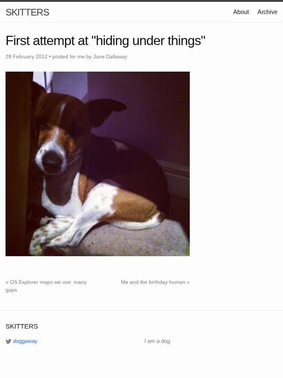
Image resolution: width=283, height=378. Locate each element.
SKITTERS (27, 12)
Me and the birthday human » (155, 282)
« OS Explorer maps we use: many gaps (46, 286)
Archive (267, 12)
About (241, 12)
